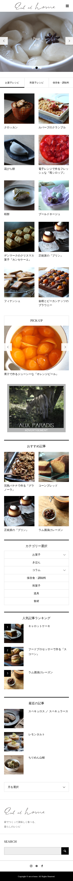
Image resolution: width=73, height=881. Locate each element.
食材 (36, 601)
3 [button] (40, 68)
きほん (36, 562)
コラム (36, 570)
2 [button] (36, 68)
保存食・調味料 (61, 82)
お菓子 (36, 554)
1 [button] (32, 68)
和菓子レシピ (37, 82)
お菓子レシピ (12, 82)
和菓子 (36, 585)
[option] (36, 42)
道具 (36, 593)
